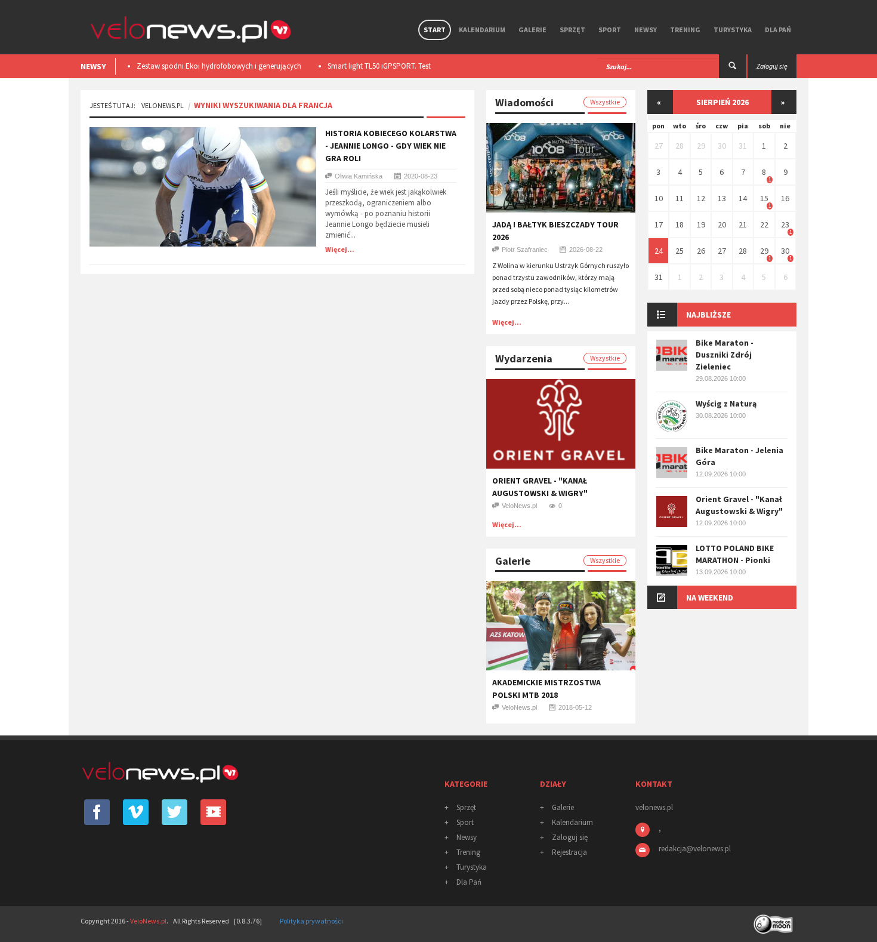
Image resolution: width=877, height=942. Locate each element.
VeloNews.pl (162, 105)
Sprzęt (572, 29)
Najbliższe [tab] (708, 314)
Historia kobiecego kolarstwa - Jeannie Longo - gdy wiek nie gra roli (390, 146)
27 (658, 145)
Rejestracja (569, 852)
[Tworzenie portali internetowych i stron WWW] (774, 920)
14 (743, 198)
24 (658, 250)
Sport (609, 29)
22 (764, 224)
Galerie (532, 29)
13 (722, 198)
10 (658, 198)
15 (764, 198)
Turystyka (733, 29)
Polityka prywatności (311, 920)
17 (658, 224)
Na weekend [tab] (709, 597)
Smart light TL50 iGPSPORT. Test (372, 66)
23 (785, 224)
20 (722, 224)
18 (679, 224)
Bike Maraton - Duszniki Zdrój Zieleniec (725, 354)
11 (679, 198)
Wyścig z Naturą (726, 403)
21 (743, 224)
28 (679, 145)
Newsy (645, 29)
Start (435, 29)
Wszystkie (605, 101)
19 (701, 224)
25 (679, 250)
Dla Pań (778, 29)
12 (701, 198)
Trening (685, 29)
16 (785, 198)
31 (743, 145)
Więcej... (339, 249)
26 (701, 250)
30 (722, 145)
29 (701, 145)
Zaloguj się (570, 837)
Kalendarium (482, 29)
